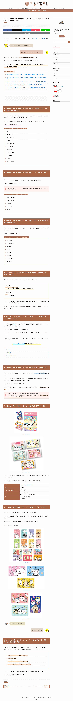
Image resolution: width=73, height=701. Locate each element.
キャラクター (56, 63)
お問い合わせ (50, 697)
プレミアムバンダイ (26, 472)
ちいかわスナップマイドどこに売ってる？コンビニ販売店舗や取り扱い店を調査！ (25, 84)
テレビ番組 (56, 70)
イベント (55, 75)
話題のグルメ (56, 49)
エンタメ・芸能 (57, 68)
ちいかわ (5, 22)
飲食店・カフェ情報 (57, 54)
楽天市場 (14, 324)
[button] (7, 30)
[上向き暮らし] (36, 3)
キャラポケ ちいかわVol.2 (39, 38)
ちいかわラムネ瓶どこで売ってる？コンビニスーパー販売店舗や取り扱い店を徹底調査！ (26, 87)
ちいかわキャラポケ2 (19, 344)
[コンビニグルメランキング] (56, 96)
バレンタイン (57, 61)
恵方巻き (56, 59)
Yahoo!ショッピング (11, 355)
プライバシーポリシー (33, 697)
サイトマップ (26, 697)
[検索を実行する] (69, 42)
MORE (61, 36)
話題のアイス (56, 52)
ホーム (21, 697)
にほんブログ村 (61, 86)
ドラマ (55, 73)
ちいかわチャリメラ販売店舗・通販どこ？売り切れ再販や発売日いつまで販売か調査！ (26, 74)
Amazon (9, 349)
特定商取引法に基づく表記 (42, 697)
